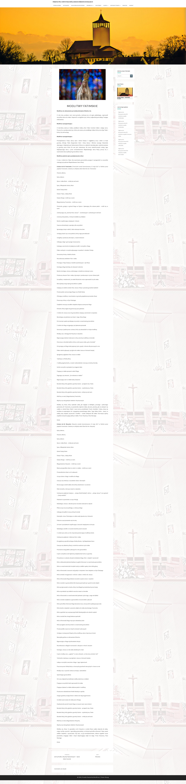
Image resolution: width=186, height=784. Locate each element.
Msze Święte (98, 5)
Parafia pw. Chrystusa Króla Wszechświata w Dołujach (73, 2)
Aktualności (66, 5)
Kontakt (131, 5)
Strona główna (57, 5)
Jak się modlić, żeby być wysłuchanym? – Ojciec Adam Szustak (67, 757)
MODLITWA (125, 5)
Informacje (89, 5)
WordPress (97, 777)
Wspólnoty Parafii (114, 5)
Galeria (105, 5)
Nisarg (107, 777)
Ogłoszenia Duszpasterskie (77, 5)
